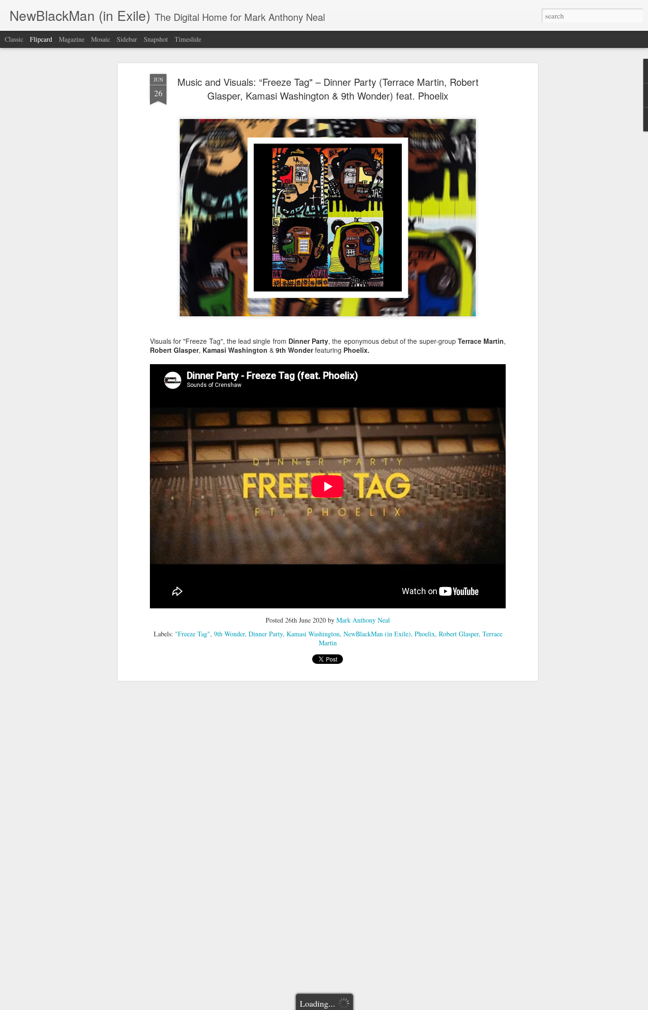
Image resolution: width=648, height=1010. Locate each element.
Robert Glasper (459, 633)
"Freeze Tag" (192, 633)
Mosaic (100, 39)
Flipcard (41, 39)
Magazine (71, 39)
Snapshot (156, 39)
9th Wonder (229, 633)
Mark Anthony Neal (363, 619)
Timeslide (188, 39)
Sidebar (127, 39)
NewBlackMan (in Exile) (377, 633)
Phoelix (425, 633)
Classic (14, 39)
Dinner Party (266, 633)
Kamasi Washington (313, 633)
